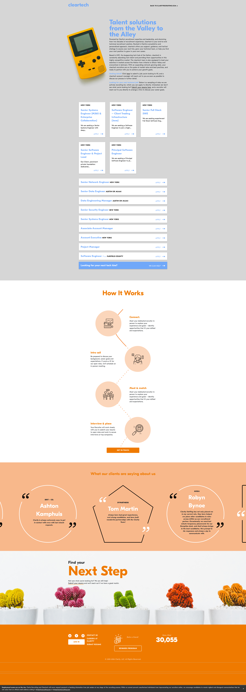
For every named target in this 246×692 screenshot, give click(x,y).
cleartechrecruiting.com (62, 689)
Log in (76, 642)
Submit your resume (76, 583)
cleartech (78, 5)
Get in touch (123, 450)
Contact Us (92, 635)
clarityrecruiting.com (44, 689)
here (128, 74)
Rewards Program (128, 648)
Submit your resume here (141, 87)
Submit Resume (94, 644)
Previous (6, 514)
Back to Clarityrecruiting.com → (164, 6)
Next (240, 514)
